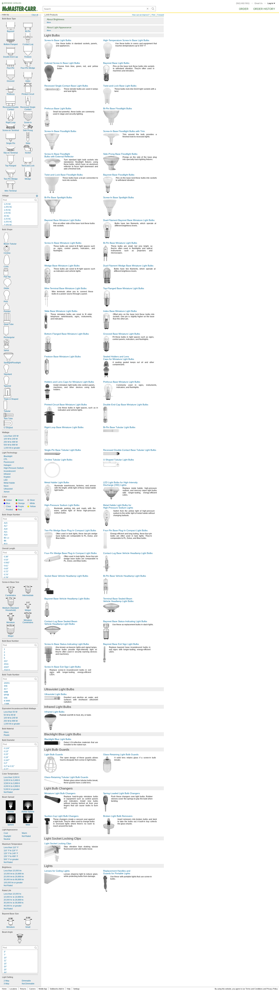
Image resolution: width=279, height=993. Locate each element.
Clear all (35, 15)
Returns (23, 989)
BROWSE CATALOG (12, 3)
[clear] (148, 9)
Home (4, 989)
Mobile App (43, 989)
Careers (32, 989)
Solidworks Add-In (57, 989)
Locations (13, 989)
